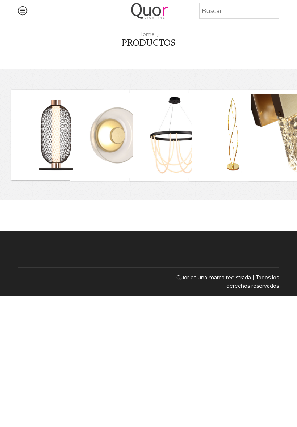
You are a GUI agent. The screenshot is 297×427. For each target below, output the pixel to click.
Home (146, 34)
